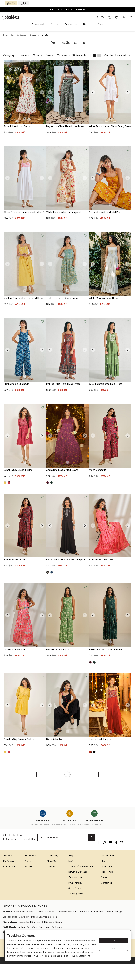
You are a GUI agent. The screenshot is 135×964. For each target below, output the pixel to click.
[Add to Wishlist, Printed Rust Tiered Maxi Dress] (85, 321)
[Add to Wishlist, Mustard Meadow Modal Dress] (127, 150)
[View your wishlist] (117, 17)
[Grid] (94, 55)
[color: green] (51, 482)
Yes (113, 940)
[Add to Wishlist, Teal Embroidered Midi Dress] (85, 235)
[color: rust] (90, 752)
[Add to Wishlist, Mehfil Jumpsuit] (127, 407)
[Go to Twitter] (116, 841)
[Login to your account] (124, 17)
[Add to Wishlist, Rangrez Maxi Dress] (42, 497)
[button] (109, 17)
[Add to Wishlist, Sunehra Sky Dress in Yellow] (42, 677)
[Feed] (90, 55)
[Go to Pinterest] (121, 841)
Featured (120, 55)
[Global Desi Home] (10, 17)
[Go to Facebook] (99, 841)
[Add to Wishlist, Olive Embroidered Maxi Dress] (127, 321)
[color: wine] (9, 482)
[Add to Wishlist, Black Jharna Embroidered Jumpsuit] (85, 497)
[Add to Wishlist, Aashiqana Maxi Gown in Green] (127, 587)
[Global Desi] (11, 3)
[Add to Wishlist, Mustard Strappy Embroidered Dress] (42, 235)
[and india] (23, 3)
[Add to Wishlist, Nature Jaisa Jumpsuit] (85, 587)
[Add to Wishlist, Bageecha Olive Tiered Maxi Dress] (85, 64)
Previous (7, 92)
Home (6, 35)
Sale (13, 35)
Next (42, 92)
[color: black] (47, 572)
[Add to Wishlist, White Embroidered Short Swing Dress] (127, 64)
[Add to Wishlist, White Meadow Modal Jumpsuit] (85, 150)
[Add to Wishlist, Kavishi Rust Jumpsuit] (127, 677)
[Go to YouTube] (110, 841)
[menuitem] (38, 24)
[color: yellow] (5, 482)
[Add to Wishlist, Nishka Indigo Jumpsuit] (42, 321)
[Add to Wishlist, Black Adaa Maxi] (85, 677)
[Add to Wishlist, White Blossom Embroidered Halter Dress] (42, 150)
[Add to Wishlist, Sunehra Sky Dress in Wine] (42, 407)
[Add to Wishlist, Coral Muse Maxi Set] (42, 587)
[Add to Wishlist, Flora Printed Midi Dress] (42, 64)
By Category (22, 35)
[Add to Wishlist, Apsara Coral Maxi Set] (127, 497)
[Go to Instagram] (104, 841)
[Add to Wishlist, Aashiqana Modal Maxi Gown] (85, 407)
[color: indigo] (51, 572)
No (113, 948)
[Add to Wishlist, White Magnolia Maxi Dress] (127, 235)
